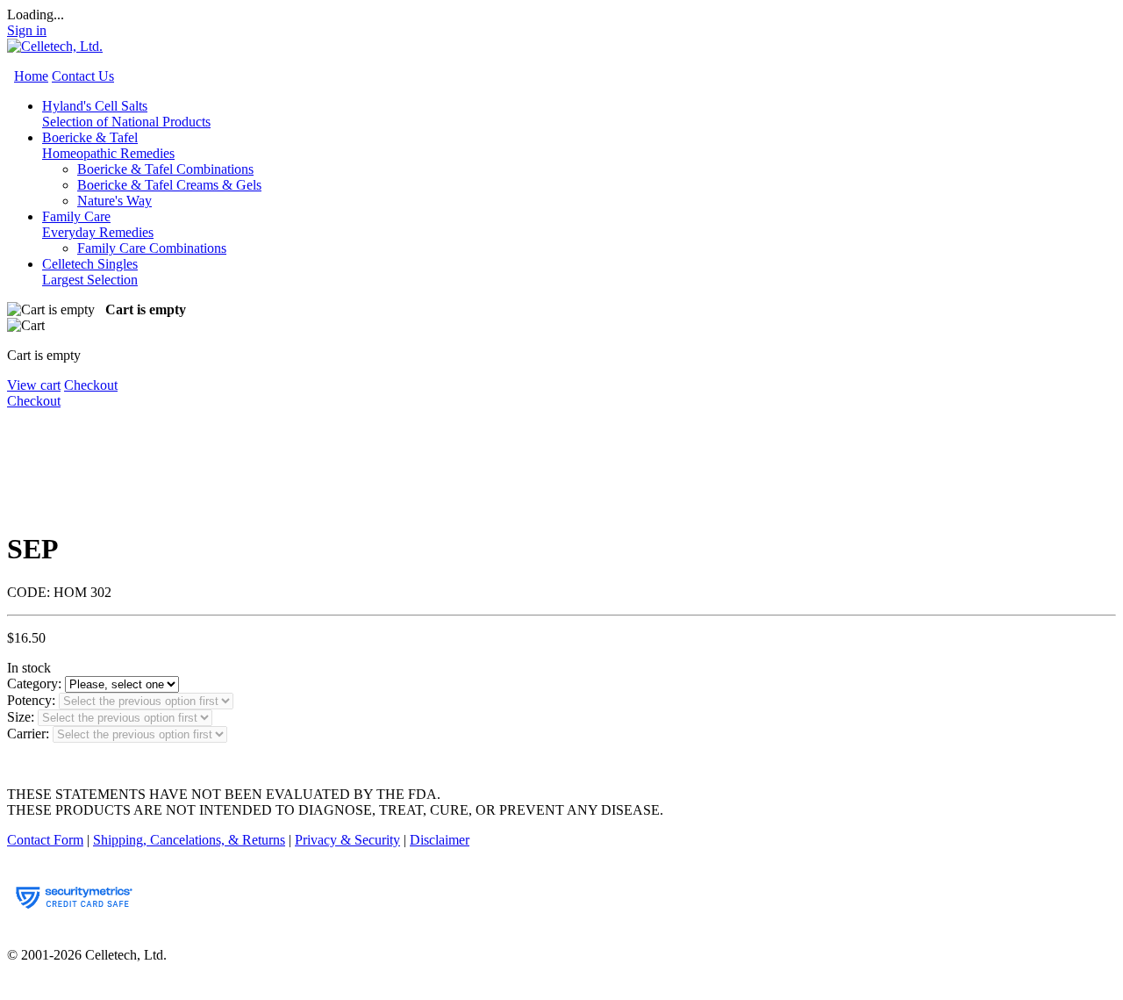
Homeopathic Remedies (108, 153)
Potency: (31, 700)
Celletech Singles (90, 271)
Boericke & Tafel (108, 145)
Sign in (26, 30)
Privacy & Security (347, 839)
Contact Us (83, 75)
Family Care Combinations (151, 248)
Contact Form (45, 839)
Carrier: (28, 733)
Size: (20, 716)
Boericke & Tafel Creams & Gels (169, 184)
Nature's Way (114, 200)
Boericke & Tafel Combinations (165, 169)
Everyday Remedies (98, 232)
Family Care (98, 224)
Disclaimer (439, 839)
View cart (34, 385)
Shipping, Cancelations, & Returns (189, 839)
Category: (34, 683)
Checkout (91, 385)
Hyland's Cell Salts (126, 113)
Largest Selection (90, 279)
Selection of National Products (126, 121)
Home (31, 75)
